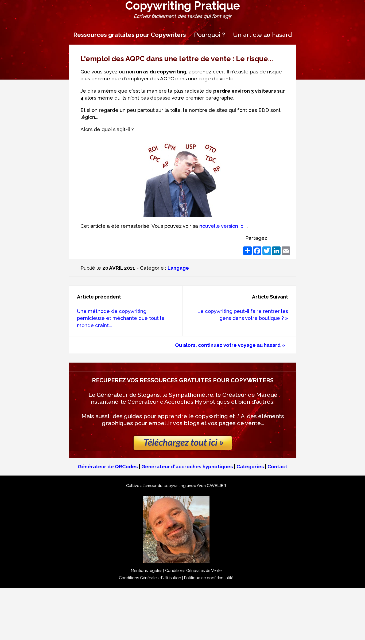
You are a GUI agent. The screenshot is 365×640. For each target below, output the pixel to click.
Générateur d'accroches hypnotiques (187, 466)
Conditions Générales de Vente (193, 570)
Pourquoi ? (209, 34)
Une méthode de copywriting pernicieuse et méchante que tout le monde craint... (121, 318)
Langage (178, 268)
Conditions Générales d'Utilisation (150, 577)
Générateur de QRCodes (108, 466)
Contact (277, 466)
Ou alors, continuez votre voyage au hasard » (230, 345)
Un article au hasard (262, 34)
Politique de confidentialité (208, 577)
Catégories (250, 466)
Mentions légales (146, 570)
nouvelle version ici (221, 226)
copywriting (175, 485)
